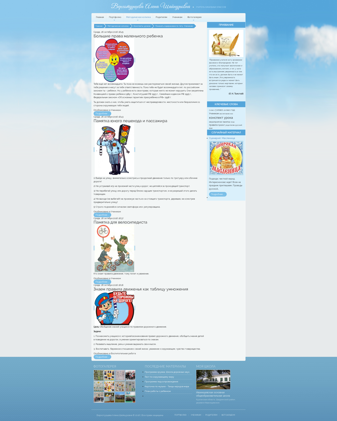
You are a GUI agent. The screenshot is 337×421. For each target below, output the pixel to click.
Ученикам (177, 17)
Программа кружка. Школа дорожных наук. (167, 372)
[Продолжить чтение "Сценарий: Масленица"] (226, 158)
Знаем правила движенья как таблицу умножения (141, 289)
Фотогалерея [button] (194, 17)
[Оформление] (99, 375)
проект (221, 125)
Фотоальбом (228, 415)
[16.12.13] (130, 375)
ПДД (233, 110)
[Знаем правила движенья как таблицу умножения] (114, 308)
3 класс (219, 110)
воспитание (225, 114)
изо (231, 114)
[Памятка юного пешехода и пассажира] (114, 149)
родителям (230, 125)
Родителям (161, 17)
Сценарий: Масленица (222, 138)
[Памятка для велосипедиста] (114, 248)
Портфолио (180, 415)
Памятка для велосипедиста (120, 222)
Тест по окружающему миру (159, 377)
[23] (120, 397)
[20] (109, 386)
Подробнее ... (102, 113)
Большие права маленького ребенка (128, 36)
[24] (130, 397)
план (233, 122)
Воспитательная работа (123, 353)
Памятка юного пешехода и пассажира (130, 120)
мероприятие (216, 122)
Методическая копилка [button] (138, 17)
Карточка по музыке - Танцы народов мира (167, 386)
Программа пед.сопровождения (161, 381)
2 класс (212, 110)
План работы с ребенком (158, 391)
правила (213, 125)
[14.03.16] (109, 375)
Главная (100, 17)
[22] (99, 397)
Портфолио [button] (115, 17)
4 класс (227, 110)
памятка (227, 122)
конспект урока (221, 118)
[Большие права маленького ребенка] (114, 60)
